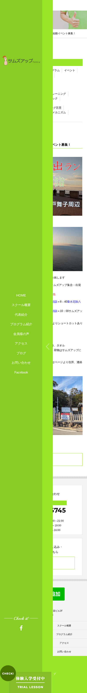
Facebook (21, 372)
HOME (21, 295)
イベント (69, 70)
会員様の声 (21, 334)
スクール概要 (21, 305)
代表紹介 (21, 314)
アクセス (21, 343)
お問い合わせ (21, 362)
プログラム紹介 (21, 324)
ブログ (21, 353)
